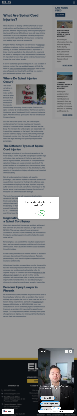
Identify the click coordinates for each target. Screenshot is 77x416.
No (35, 213)
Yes (41, 213)
